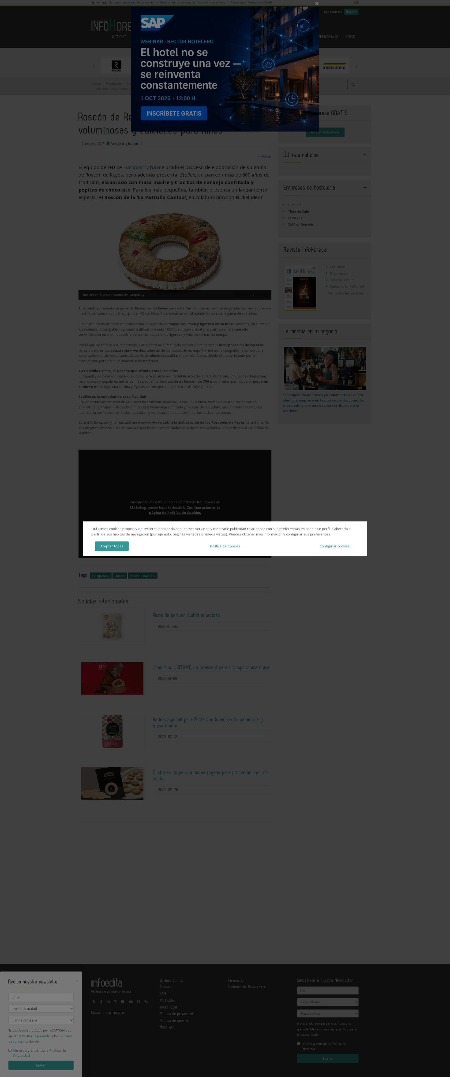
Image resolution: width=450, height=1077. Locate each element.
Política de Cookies (225, 546)
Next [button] (356, 66)
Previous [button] (93, 66)
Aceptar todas (111, 546)
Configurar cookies (335, 546)
